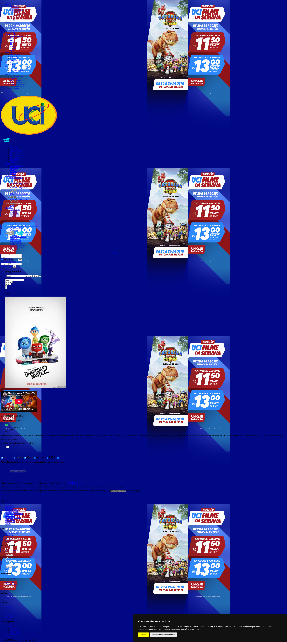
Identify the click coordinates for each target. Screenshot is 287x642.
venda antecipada (16, 24)
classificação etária (11, 512)
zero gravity (14, 48)
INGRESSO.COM (74, 483)
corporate (13, 68)
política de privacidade (18, 14)
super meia (13, 56)
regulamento (14, 88)
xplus (12, 42)
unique (7, 74)
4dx (11, 44)
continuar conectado (10, 260)
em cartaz (13, 30)
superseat (13, 46)
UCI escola (14, 72)
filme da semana (15, 60)
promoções (9, 52)
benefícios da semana (17, 84)
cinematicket (14, 226)
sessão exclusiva (36, 226)
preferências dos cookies (14, 514)
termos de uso (15, 12)
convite (12, 20)
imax (11, 40)
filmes (7, 22)
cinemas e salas (10, 34)
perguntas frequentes (17, 86)
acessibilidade (15, 16)
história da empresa (16, 10)
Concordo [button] (144, 634)
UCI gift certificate (16, 70)
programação (23, 184)
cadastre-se (14, 78)
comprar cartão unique (18, 76)
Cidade (3, 447)
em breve (13, 32)
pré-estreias (14, 26)
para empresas (10, 66)
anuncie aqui (14, 6)
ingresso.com (14, 18)
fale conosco (14, 8)
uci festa (8, 62)
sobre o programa (16, 82)
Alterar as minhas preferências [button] (163, 634)
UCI (7, 4)
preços (12, 50)
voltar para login (7, 266)
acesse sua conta (15, 80)
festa (11, 64)
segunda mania (15, 54)
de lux (12, 38)
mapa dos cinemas (16, 36)
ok (20, 260)
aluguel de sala (24, 226)
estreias (12, 28)
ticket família (14, 58)
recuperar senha (6, 262)
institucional (14, 184)
